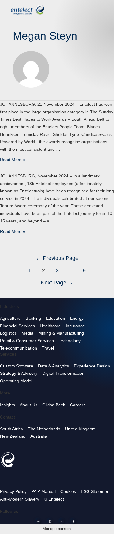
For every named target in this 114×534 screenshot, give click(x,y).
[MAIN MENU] (104, 9)
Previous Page (57, 258)
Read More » (12, 159)
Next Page (57, 283)
